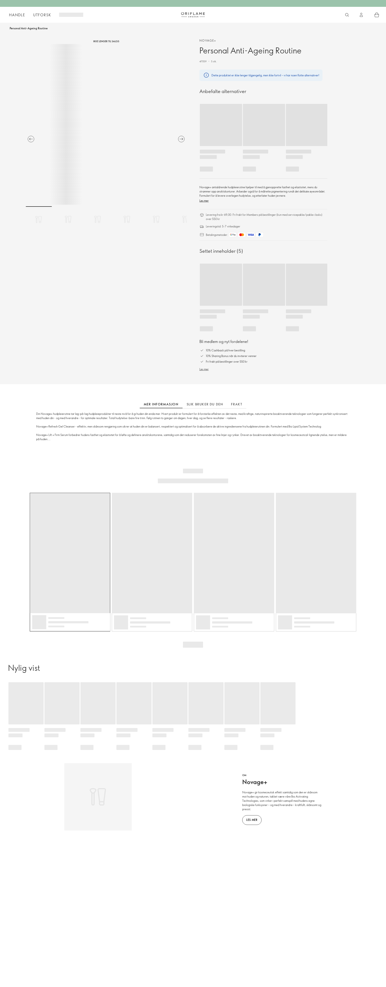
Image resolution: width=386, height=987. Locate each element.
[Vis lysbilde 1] (39, 219)
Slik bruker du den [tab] (205, 404)
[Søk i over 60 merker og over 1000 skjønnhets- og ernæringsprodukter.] (347, 15)
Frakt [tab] (236, 404)
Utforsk (42, 14)
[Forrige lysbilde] (31, 139)
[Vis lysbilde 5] (156, 219)
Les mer (204, 201)
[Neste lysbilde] (181, 139)
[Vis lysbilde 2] (68, 219)
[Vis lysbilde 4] (127, 219)
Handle (17, 14)
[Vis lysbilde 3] (97, 219)
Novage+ (207, 40)
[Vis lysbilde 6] (185, 219)
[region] (106, 124)
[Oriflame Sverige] (193, 14)
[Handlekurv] (377, 15)
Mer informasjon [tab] (161, 404)
